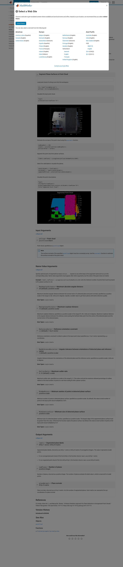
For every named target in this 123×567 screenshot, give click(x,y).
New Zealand (90, 40)
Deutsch (66, 51)
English (66, 54)
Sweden (65, 46)
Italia (40, 54)
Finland (41, 46)
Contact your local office (61, 66)
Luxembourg (43, 57)
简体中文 (90, 46)
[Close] (106, 5)
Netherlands (66, 35)
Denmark (41, 38)
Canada (18, 38)
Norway (65, 38)
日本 (87, 51)
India (87, 38)
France (41, 49)
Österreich (66, 40)
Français (66, 57)
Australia (88, 35)
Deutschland (43, 40)
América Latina (20, 35)
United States (20, 40)
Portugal (65, 43)
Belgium (41, 35)
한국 (87, 54)
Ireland (41, 51)
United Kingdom (67, 59)
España (41, 43)
